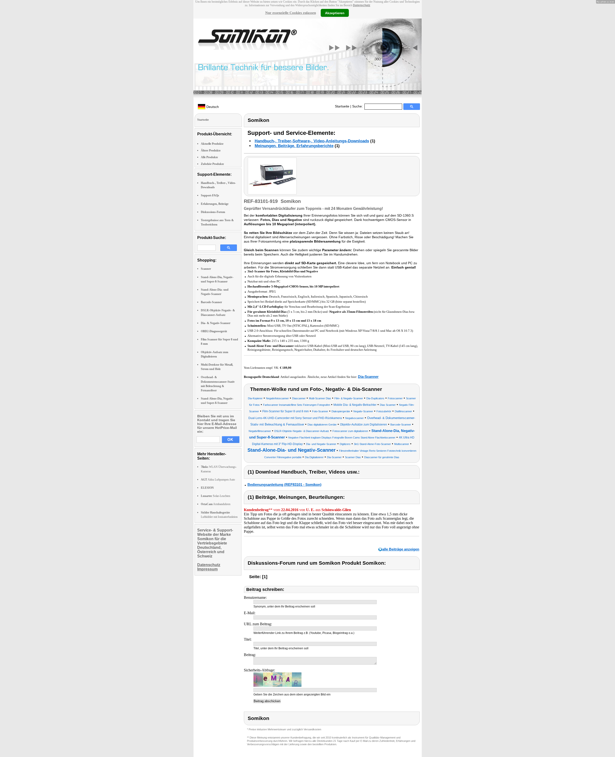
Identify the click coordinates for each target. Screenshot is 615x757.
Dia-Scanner (368, 377)
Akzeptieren (334, 13)
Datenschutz (361, 5)
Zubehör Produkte (212, 164)
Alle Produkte (209, 157)
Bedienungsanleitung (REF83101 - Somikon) (284, 484)
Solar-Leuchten (215, 496)
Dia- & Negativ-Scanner (215, 323)
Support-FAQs (210, 195)
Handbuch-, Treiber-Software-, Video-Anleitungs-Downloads (312, 141)
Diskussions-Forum (213, 212)
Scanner (206, 268)
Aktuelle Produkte (212, 143)
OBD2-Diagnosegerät (214, 331)
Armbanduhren (215, 504)
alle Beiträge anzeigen (400, 549)
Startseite (342, 106)
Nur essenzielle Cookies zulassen (290, 13)
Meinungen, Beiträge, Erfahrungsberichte (294, 146)
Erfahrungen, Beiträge (214, 204)
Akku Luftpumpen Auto (218, 479)
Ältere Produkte (211, 150)
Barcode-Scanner (211, 302)
